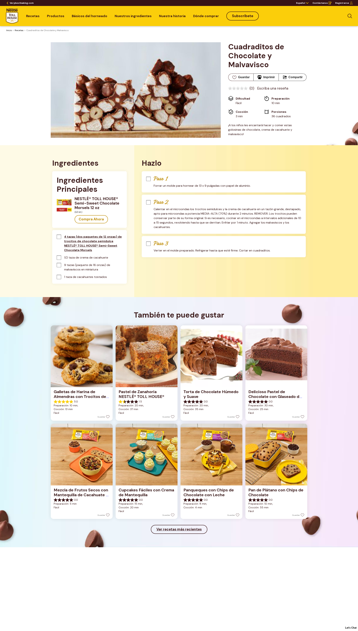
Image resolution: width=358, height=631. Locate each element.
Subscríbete (242, 16)
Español (300, 3)
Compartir (295, 77)
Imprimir (269, 77)
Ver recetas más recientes (179, 529)
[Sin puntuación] (238, 88)
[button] (91, 219)
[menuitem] (32, 16)
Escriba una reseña (272, 88)
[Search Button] (350, 16)
